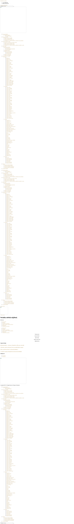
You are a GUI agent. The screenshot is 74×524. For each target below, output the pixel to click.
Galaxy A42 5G (9, 113)
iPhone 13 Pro (8, 74)
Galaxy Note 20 (9, 462)
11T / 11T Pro (8, 484)
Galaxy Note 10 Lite (9, 118)
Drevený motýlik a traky (6, 41)
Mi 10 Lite (8, 137)
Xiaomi (5, 119)
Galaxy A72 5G (9, 116)
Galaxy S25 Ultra (9, 93)
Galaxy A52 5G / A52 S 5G (10, 112)
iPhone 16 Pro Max (9, 64)
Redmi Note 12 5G (9, 130)
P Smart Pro (8, 161)
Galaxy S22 (8, 235)
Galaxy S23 (8, 96)
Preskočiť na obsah (3, 0)
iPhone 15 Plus (8, 66)
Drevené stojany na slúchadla (9, 167)
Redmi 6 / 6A (8, 155)
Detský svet (4, 182)
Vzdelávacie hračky (7, 49)
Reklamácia (4, 325)
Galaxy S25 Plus (9, 92)
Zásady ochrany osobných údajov (7, 324)
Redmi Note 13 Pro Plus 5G (10, 126)
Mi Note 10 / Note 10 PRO (10, 140)
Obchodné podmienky (6, 323)
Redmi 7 (7, 505)
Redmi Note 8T (8, 288)
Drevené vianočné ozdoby (8, 165)
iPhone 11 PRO (8, 79)
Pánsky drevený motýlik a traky (9, 44)
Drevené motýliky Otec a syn (9, 39)
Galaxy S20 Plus (9, 106)
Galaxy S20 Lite (9, 107)
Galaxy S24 (8, 94)
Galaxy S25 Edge (9, 90)
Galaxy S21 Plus (9, 103)
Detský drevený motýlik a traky (9, 43)
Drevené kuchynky (7, 47)
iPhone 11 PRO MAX (10, 80)
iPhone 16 (8, 61)
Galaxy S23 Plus (9, 97)
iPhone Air (8, 58)
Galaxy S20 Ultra (9, 108)
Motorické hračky (9, 52)
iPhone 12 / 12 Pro (9, 76)
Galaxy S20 (8, 105)
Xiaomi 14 (8, 120)
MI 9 (7, 143)
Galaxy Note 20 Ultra (9, 463)
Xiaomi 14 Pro (8, 473)
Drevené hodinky (5, 34)
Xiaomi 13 (8, 121)
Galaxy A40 (8, 114)
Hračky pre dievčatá (7, 54)
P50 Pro (7, 157)
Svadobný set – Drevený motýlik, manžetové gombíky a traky (14, 45)
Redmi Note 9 (8, 147)
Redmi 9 (7, 146)
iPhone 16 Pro (8, 63)
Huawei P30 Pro (9, 515)
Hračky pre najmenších (8, 51)
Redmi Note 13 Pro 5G (10, 124)
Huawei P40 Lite (9, 159)
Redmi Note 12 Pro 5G (10, 128)
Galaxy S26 (8, 87)
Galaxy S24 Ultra (9, 95)
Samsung (5, 86)
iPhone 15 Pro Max (9, 420)
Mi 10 (7, 136)
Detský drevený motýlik (8, 37)
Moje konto (4, 321)
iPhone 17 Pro (8, 59)
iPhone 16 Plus (8, 62)
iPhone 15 (8, 65)
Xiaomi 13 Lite (8, 122)
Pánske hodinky (9, 388)
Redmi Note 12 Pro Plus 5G (10, 129)
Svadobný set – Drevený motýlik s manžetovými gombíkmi (13, 40)
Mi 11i (7, 135)
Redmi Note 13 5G (9, 125)
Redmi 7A (8, 153)
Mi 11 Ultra (8, 134)
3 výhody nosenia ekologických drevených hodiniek (11, 351)
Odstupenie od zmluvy (6, 326)
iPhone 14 (8, 68)
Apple (5, 409)
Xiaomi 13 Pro (8, 123)
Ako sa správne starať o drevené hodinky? (9, 349)
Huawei (5, 156)
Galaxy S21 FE (8, 102)
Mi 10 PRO (8, 138)
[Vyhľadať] (13, 6)
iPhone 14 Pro (8, 70)
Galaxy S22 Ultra (9, 452)
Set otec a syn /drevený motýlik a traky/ (10, 42)
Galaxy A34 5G (9, 115)
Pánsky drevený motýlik (8, 38)
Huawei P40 (8, 160)
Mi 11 (7, 132)
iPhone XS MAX (9, 85)
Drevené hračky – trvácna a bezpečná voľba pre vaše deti (12, 345)
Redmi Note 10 (8, 142)
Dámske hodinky (7, 35)
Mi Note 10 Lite (9, 141)
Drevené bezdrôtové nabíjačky (9, 166)
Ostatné (3, 163)
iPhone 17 (8, 410)
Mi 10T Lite (8, 139)
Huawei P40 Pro (9, 158)
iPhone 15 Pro (8, 67)
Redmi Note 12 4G (9, 267)
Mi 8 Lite (7, 149)
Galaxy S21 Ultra (9, 104)
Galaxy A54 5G (9, 111)
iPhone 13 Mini (8, 73)
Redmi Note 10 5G (9, 494)
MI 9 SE (7, 145)
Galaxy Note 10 (9, 117)
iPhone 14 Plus (8, 69)
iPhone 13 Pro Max (9, 75)
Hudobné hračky (7, 50)
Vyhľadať (2, 6)
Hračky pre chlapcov (7, 55)
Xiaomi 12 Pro (8, 127)
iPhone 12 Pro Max (9, 214)
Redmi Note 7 (8, 154)
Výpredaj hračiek (5, 168)
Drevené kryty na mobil (6, 56)
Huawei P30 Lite (9, 162)
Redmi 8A (8, 151)
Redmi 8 (7, 150)
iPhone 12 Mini (8, 77)
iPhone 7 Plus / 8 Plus (9, 81)
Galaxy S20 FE (8, 109)
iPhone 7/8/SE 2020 (9, 82)
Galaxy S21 (8, 101)
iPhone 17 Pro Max (9, 60)
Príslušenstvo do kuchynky (10, 48)
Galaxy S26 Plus (9, 88)
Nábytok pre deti (7, 399)
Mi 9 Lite (7, 144)
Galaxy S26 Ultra (9, 441)
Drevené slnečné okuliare (8, 164)
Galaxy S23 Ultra (9, 98)
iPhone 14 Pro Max (9, 71)
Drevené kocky (8, 53)
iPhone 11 (8, 431)
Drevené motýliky (5, 36)
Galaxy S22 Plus (9, 100)
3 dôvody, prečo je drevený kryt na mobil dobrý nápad (11, 347)
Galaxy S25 (8, 89)
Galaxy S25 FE (8, 91)
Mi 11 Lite (8, 133)
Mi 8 (7, 148)
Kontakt (3, 322)
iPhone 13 (8, 72)
